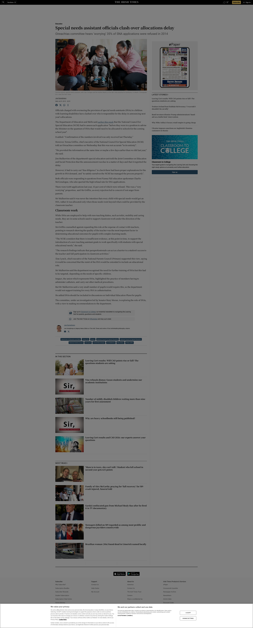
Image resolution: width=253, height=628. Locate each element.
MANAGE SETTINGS (188, 618)
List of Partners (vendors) (125, 615)
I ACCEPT (188, 612)
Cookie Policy (63, 619)
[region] (126, 616)
